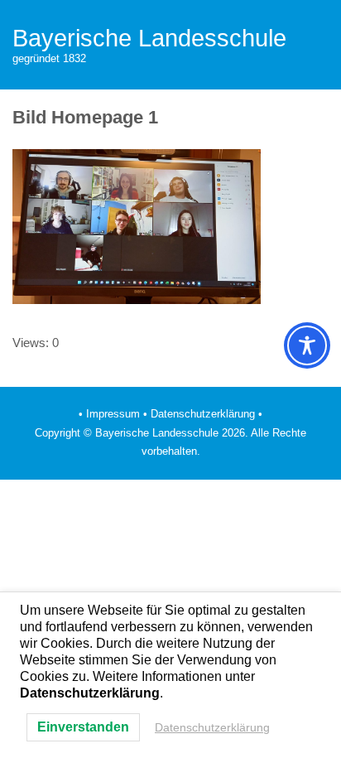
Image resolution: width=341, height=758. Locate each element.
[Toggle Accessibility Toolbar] (307, 345)
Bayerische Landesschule (149, 38)
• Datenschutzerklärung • (202, 414)
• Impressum (109, 414)
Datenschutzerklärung (212, 727)
